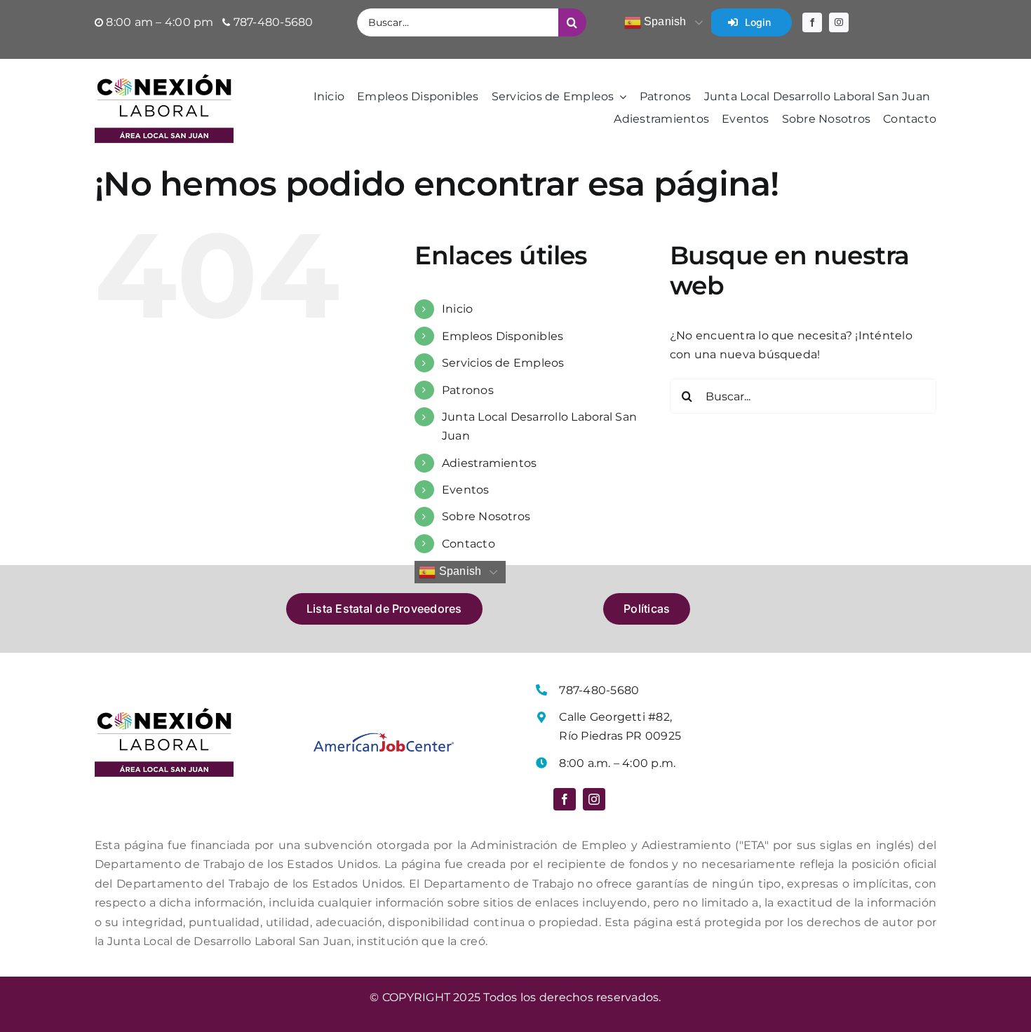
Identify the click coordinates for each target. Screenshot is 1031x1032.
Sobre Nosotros (486, 516)
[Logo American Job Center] (384, 738)
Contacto (468, 543)
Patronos (468, 390)
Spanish (664, 21)
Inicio (457, 308)
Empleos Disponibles (503, 336)
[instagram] (839, 22)
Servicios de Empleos (503, 362)
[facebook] (812, 22)
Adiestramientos (489, 463)
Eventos (466, 489)
